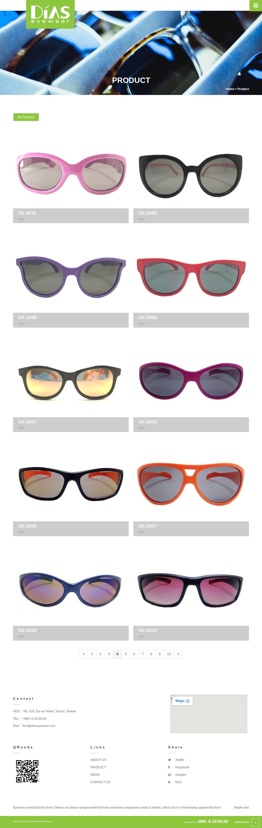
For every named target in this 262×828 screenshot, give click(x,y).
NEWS (95, 775)
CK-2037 (27, 421)
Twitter (179, 760)
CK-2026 (27, 630)
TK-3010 (27, 213)
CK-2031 (147, 421)
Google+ (180, 775)
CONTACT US (100, 782)
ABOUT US (98, 760)
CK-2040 (147, 317)
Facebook (181, 767)
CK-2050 (147, 213)
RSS (178, 782)
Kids (21, 219)
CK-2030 (27, 526)
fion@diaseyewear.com (39, 726)
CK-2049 (27, 317)
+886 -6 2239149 (35, 719)
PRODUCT (98, 767)
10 (169, 654)
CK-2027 (147, 526)
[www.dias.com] (50, 14)
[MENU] (255, 5)
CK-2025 (147, 630)
